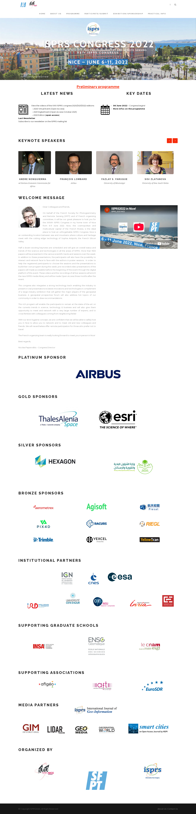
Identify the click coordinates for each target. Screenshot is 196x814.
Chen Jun (159, 179)
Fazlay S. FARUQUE (78, 179)
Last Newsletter (26, 118)
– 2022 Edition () (45, 115)
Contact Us (172, 809)
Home (42, 14)
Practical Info (157, 14)
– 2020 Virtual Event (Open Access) (47, 109)
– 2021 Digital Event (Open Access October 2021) (54, 112)
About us (55, 14)
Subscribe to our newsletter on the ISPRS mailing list (42, 121)
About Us (162, 809)
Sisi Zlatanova (118, 179)
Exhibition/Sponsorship (128, 14)
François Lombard (36, 179)
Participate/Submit (96, 14)
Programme (73, 14)
